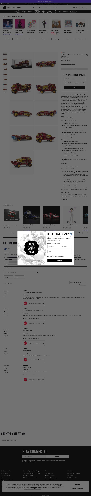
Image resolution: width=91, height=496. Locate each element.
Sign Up (59, 261)
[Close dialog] (71, 233)
